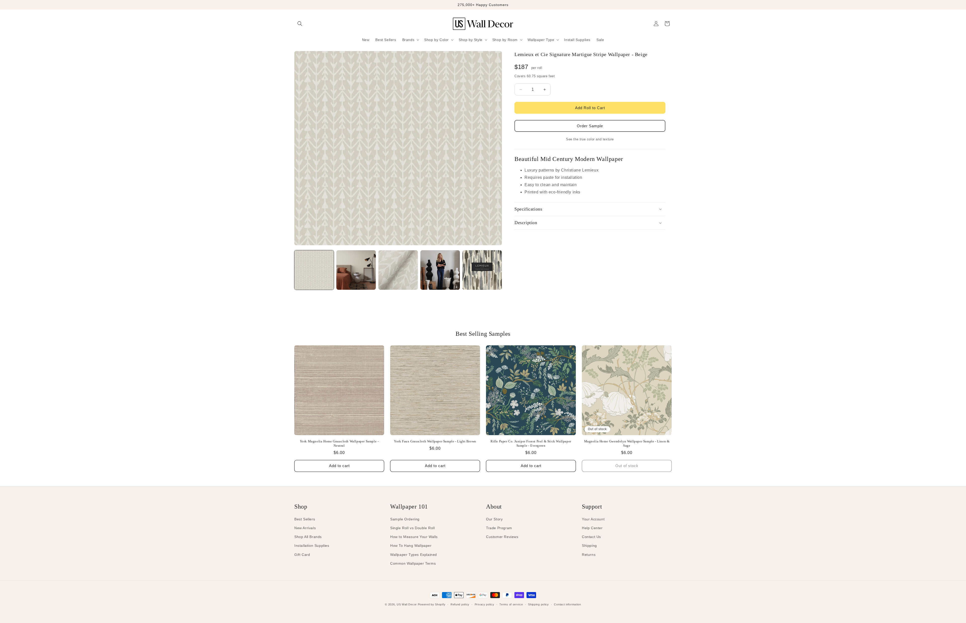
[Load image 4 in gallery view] (440, 270)
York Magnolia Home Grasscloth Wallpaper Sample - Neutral (339, 443)
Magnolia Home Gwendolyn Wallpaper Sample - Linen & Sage (627, 443)
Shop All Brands (308, 537)
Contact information (567, 604)
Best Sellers (304, 519)
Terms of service (511, 604)
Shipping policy (538, 604)
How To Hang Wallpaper (411, 546)
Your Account (593, 519)
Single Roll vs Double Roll (412, 528)
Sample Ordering (405, 519)
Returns (588, 555)
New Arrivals (305, 528)
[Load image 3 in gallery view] (398, 270)
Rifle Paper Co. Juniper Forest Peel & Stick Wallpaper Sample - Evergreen (531, 443)
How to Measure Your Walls (414, 537)
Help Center (592, 528)
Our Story (494, 519)
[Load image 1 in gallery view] (314, 270)
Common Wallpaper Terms (413, 563)
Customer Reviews (502, 537)
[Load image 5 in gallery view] (482, 270)
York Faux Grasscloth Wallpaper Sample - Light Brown (435, 441)
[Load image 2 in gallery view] (356, 270)
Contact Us (591, 537)
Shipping (589, 546)
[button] (299, 23)
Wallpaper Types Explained (413, 555)
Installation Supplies (311, 546)
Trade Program (499, 528)
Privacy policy (484, 604)
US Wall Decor (407, 604)
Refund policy (460, 604)
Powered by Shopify (432, 604)
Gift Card (302, 555)
